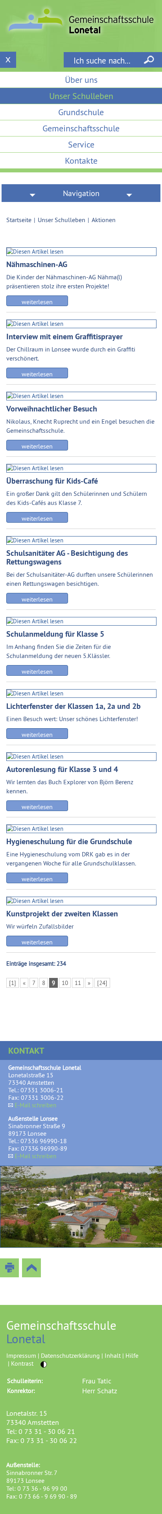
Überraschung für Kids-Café (52, 481)
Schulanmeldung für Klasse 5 (55, 634)
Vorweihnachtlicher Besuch (51, 409)
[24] (102, 983)
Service (81, 144)
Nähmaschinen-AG (36, 264)
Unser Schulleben (81, 95)
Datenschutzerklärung (70, 1355)
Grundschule (81, 112)
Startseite (18, 220)
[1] (12, 983)
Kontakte (81, 160)
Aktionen (104, 220)
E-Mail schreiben (35, 1105)
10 (65, 983)
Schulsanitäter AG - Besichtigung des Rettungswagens (67, 557)
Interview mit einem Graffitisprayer (64, 336)
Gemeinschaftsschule (81, 128)
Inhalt (113, 1355)
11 (78, 983)
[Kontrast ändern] (43, 1364)
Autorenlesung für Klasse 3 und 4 (62, 769)
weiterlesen (37, 302)
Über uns (81, 79)
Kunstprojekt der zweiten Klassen (62, 913)
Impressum (21, 1355)
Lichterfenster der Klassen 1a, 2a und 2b (73, 706)
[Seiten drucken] (9, 1267)
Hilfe (131, 1355)
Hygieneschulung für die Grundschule (69, 841)
